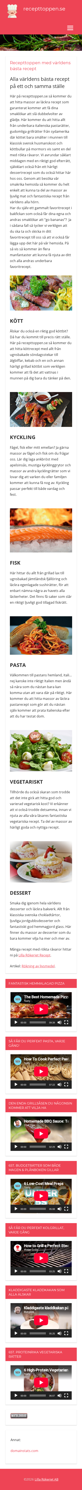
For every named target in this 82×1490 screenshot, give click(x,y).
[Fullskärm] (66, 1022)
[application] (41, 1009)
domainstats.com (24, 1450)
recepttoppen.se (44, 9)
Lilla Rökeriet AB (46, 1479)
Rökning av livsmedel (38, 966)
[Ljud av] (59, 1022)
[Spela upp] (16, 1022)
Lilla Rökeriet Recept (34, 955)
